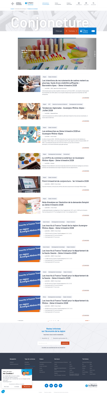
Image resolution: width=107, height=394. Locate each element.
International (66, 154)
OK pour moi (27, 386)
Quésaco (12, 362)
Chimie (70, 366)
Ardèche (84, 366)
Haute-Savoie (46, 221)
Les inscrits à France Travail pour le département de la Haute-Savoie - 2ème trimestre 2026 (65, 251)
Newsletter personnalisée (59, 338)
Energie (56, 366)
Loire (83, 370)
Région (44, 76)
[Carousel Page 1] (94, 51)
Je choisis (16, 386)
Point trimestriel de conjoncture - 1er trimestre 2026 (65, 181)
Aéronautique (72, 368)
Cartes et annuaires (29, 368)
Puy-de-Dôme (85, 372)
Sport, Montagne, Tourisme (60, 375)
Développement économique (76, 104)
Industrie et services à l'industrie (60, 104)
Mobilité (56, 373)
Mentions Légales (47, 392)
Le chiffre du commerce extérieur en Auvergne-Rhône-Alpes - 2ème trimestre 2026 (63, 159)
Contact (40, 392)
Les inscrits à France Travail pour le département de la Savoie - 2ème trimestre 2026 (65, 276)
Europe (41, 370)
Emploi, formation (52, 76)
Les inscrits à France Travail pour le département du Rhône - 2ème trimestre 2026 (65, 301)
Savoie (44, 272)
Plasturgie (71, 372)
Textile (70, 370)
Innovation (42, 364)
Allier (91, 364)
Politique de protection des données (61, 392)
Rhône (44, 297)
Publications (27, 364)
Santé (55, 364)
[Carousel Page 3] (94, 54)
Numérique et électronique (59, 371)
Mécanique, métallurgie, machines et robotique (74, 374)
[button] (3, 391)
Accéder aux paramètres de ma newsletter (53, 347)
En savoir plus (86, 97)
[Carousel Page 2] (94, 52)
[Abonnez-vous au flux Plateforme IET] (60, 385)
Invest (41, 368)
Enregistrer (65, 343)
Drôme (83, 368)
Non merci (6, 386)
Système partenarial (14, 364)
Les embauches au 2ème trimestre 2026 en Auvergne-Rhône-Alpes (61, 132)
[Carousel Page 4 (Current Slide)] (94, 56)
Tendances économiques (30, 366)
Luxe (70, 364)
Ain (83, 364)
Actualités (27, 362)
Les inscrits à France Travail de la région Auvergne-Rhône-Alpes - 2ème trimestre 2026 (65, 226)
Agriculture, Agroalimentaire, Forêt (60, 369)
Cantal (91, 366)
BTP (49, 104)
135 (58, 320)
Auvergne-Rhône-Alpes (87, 362)
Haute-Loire (92, 370)
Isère (91, 368)
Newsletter (45, 338)
